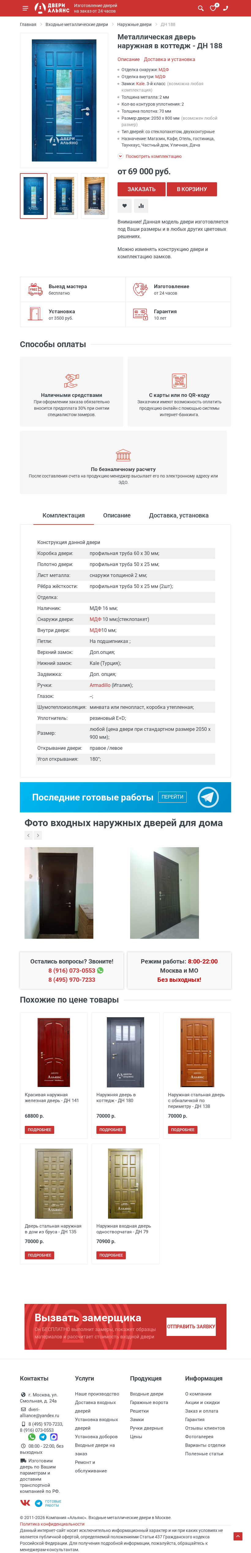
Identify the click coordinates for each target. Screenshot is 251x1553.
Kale (140, 83)
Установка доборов (96, 1436)
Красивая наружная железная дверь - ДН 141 (52, 1097)
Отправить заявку (191, 1327)
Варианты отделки (205, 1445)
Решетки (139, 1411)
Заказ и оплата (201, 1411)
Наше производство (97, 1394)
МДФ (164, 69)
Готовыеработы (53, 1504)
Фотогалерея (199, 1436)
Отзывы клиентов (205, 1428)
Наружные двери (134, 24)
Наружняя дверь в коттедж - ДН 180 (116, 1097)
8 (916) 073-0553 (71, 970)
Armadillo (100, 685)
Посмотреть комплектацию (153, 156)
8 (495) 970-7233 (71, 979)
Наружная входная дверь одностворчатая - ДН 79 (123, 1229)
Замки (137, 1419)
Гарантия (194, 1419)
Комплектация (64, 515)
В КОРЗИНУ (192, 189)
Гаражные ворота (149, 1402)
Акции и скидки (202, 1402)
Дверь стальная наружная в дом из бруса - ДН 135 (53, 1229)
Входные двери (146, 1394)
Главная (28, 24)
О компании (198, 1394)
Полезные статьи (204, 1454)
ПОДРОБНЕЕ (39, 1129)
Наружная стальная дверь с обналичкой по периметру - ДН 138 (196, 1100)
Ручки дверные (146, 1428)
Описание (129, 59)
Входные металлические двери (77, 24)
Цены (136, 1436)
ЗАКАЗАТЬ (141, 189)
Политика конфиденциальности (52, 1524)
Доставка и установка (169, 59)
